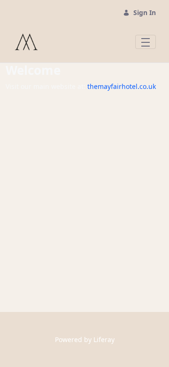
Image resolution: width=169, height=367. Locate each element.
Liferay (104, 339)
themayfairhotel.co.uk (121, 86)
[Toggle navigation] (145, 42)
